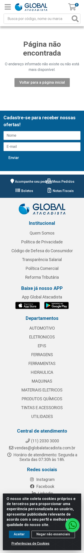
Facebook (44, 486)
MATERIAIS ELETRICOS (42, 390)
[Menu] (8, 7)
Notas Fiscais (63, 191)
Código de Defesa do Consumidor (42, 250)
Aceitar (19, 534)
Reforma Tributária (42, 277)
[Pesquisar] (75, 18)
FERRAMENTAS (42, 363)
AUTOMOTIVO (42, 328)
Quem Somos (42, 233)
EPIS (42, 346)
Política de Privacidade (42, 242)
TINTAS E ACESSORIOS (42, 407)
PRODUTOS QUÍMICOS (42, 399)
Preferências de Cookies (30, 543)
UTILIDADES (42, 416)
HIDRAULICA (42, 372)
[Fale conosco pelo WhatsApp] (72, 525)
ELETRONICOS (42, 337)
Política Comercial (42, 268)
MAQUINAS (42, 381)
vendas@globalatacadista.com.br (44, 448)
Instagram (45, 479)
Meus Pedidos (63, 181)
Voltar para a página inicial (42, 82)
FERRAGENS (42, 354)
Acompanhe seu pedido (33, 181)
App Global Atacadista (42, 297)
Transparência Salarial (42, 259)
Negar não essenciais (53, 534)
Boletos (27, 191)
